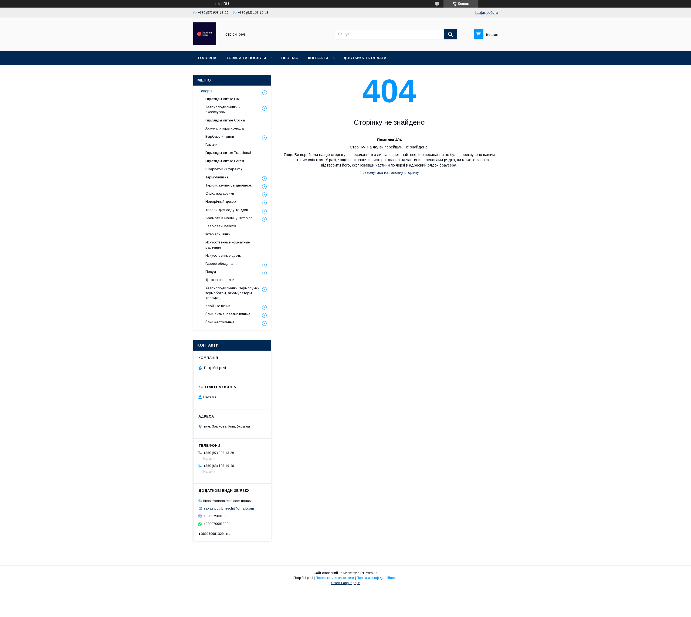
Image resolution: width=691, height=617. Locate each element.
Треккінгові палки (219, 280)
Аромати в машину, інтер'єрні (230, 218)
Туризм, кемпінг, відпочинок (228, 185)
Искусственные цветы (223, 255)
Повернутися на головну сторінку (389, 172)
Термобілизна (217, 177)
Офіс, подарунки (219, 193)
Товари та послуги (246, 58)
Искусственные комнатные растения (227, 244)
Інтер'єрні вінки (218, 234)
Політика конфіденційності (377, 578)
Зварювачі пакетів (220, 226)
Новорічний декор (220, 201)
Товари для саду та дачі (226, 210)
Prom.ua (371, 573)
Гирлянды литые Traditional (228, 153)
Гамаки (211, 145)
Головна (207, 58)
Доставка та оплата (364, 58)
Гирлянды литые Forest (224, 161)
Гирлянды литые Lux (222, 99)
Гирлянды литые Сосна (225, 120)
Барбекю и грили (219, 136)
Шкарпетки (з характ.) (223, 169)
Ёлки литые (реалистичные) (228, 314)
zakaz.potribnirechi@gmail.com (229, 508)
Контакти (318, 58)
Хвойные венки (217, 306)
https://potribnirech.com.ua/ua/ (227, 501)
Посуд (210, 272)
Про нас (289, 58)
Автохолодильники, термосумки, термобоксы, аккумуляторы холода (232, 293)
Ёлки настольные (219, 322)
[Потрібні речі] (204, 44)
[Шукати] (450, 34)
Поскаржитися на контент (335, 578)
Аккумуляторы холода (224, 128)
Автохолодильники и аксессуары (223, 109)
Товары (205, 91)
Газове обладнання (221, 264)
